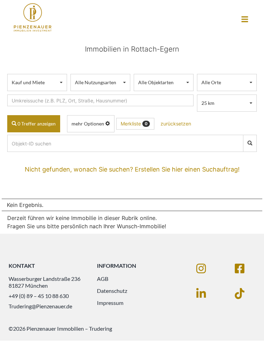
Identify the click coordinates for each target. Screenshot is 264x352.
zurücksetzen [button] (176, 123)
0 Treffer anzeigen (36, 123)
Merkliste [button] (134, 123)
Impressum (110, 302)
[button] (244, 19)
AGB (102, 278)
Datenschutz (112, 290)
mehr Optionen (88, 123)
